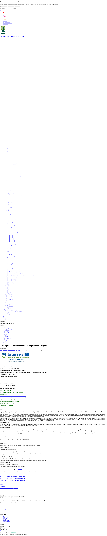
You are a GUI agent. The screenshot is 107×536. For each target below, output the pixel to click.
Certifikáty (7, 300)
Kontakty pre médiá (8, 199)
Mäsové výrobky (8, 223)
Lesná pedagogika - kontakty (12, 117)
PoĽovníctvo (5, 518)
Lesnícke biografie (10, 265)
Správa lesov (5, 144)
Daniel (8, 290)
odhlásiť (18, 502)
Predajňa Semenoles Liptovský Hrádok (14, 90)
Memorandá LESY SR (9, 55)
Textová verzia (5, 24)
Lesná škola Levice (8, 124)
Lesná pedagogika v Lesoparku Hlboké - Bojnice (15, 62)
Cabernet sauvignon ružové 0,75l (13, 219)
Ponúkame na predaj (10, 103)
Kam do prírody (5, 507)
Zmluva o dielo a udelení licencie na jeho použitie (9, 488)
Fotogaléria (9, 123)
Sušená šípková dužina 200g (12, 237)
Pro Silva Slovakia (10, 67)
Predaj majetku (7, 187)
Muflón (8, 289)
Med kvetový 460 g (10, 242)
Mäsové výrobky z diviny (11, 94)
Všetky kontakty (3, 530)
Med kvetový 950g (10, 246)
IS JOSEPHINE (10, 306)
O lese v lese (9, 270)
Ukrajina (8, 70)
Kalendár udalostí (10, 133)
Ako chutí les (9, 267)
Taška (8, 284)
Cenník (8, 173)
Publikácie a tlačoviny (9, 257)
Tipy (6, 41)
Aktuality (6, 197)
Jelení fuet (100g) (10, 226)
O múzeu (8, 99)
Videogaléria (9, 107)
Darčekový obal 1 (10, 220)
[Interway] (13, 532)
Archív (8, 307)
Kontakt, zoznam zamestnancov (12, 113)
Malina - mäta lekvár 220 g (12, 253)
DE (5, 319)
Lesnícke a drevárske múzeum (10, 98)
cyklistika (8, 56)
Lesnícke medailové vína (11, 92)
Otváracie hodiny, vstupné (11, 100)
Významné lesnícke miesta (9, 134)
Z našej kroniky (10, 108)
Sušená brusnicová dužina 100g (12, 238)
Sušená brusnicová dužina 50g (12, 239)
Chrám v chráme (10, 274)
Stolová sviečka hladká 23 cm (12, 279)
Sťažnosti (6, 80)
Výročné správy (8, 72)
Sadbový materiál (8, 183)
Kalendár (6, 40)
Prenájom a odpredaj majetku (8, 309)
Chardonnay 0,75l (10, 216)
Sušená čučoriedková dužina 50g (13, 241)
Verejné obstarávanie (6, 22)
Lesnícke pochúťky (8, 87)
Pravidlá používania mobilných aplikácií (10, 310)
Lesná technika (9, 206)
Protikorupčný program (9, 78)
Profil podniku (7, 46)
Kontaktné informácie (9, 202)
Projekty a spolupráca (8, 83)
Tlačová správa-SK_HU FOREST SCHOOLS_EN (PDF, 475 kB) (12, 480)
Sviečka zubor (9, 278)
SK (3, 317)
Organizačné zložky (8, 48)
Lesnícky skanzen (8, 119)
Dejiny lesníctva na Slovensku (12, 260)
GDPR (4, 516)
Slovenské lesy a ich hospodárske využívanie (15, 273)
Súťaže (8, 104)
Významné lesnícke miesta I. (12, 258)
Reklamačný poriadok (9, 295)
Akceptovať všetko (4, 6)
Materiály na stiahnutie (9, 154)
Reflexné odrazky (10, 282)
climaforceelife (5, 313)
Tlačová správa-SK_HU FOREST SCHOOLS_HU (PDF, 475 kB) (12, 478)
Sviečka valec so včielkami (12, 277)
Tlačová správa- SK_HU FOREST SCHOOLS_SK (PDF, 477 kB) (12, 476)
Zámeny (6, 191)
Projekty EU (9, 84)
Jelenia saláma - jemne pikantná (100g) (14, 224)
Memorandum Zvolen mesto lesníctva (13, 112)
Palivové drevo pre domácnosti (12, 162)
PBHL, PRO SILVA (8, 157)
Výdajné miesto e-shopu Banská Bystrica (14, 88)
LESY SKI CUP (10, 128)
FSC (8, 150)
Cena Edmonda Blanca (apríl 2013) (13, 54)
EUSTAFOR (9, 86)
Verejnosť (4, 82)
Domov (4, 38)
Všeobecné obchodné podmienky (11, 294)
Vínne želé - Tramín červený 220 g (13, 256)
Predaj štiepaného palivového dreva (13, 163)
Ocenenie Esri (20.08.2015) (12, 52)
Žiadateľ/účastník (10, 151)
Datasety (6, 79)
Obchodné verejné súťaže (7, 23)
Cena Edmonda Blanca (11, 174)
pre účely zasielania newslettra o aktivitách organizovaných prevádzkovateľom (23, 498)
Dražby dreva (9, 161)
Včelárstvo (7, 185)
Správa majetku (5, 186)
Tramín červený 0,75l (11, 222)
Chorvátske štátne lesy (11, 59)
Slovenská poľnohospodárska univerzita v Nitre (15, 68)
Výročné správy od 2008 (11, 111)
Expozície (9, 102)
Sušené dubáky (9, 254)
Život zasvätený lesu (10, 263)
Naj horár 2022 (9, 139)
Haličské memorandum (11, 57)
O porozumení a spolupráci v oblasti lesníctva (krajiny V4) (17, 65)
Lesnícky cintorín (10, 122)
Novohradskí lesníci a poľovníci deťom (14, 64)
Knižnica (8, 109)
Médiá (4, 196)
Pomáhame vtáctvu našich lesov (12, 130)
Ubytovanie (5, 510)
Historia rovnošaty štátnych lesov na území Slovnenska (16, 268)
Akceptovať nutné (11, 6)
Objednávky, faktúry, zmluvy (10, 308)
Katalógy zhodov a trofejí (11, 170)
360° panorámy (10, 106)
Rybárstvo (6, 180)
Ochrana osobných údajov (11, 114)
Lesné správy (7, 209)
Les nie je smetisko (10, 127)
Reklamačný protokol (8, 296)
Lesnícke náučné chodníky (9, 135)
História (6, 75)
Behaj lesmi (9, 126)
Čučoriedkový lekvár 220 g (12, 251)
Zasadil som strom (10, 131)
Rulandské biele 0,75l (11, 215)
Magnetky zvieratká (10, 281)
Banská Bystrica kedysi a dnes (12, 272)
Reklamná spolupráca (11, 85)
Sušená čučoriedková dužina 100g (13, 240)
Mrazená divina (10, 93)
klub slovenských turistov (11, 61)
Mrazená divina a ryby (9, 285)
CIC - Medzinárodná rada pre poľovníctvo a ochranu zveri (17, 176)
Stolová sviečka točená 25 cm (12, 280)
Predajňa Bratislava (10, 91)
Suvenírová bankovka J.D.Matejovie (13, 271)
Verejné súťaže (9, 178)
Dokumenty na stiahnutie (11, 153)
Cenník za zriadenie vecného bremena (14, 189)
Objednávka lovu (10, 172)
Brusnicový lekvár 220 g (11, 252)
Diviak (8, 288)
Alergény (6, 301)
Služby (4, 158)
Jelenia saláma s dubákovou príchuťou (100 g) (15, 225)
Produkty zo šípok (10, 95)
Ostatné (8, 97)
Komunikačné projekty (9, 125)
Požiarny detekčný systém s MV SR (13, 66)
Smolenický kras (10, 69)
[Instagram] (5, 19)
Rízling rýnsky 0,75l (10, 214)
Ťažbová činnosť (8, 156)
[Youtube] (3, 12)
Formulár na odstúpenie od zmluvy (11, 297)
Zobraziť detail (17, 6)
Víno (6, 213)
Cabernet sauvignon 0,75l (11, 218)
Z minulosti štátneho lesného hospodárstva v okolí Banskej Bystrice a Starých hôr (21, 275)
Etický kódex (7, 74)
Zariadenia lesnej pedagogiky (12, 118)
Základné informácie (10, 120)
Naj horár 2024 (9, 141)
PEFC (8, 149)
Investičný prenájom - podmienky (11, 190)
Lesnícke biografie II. (11, 266)
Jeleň (8, 286)
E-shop (4, 212)
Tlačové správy (7, 198)
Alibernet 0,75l (9, 217)
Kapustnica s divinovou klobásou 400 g (14, 232)
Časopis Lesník (7, 200)
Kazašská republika (10, 60)
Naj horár (6, 138)
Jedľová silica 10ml (10, 247)
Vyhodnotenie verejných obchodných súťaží (15, 195)
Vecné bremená (7, 188)
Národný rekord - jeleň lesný (12, 175)
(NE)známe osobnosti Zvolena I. (13, 115)
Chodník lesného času (11, 121)
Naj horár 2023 (9, 140)
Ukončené (9, 194)
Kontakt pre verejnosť (11, 203)
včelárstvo (9, 71)
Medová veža (9, 249)
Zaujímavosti (9, 179)
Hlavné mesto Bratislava (11, 58)
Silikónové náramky (10, 283)
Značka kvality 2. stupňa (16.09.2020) (14, 50)
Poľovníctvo (7, 166)
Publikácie (9, 96)
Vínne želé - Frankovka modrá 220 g (13, 255)
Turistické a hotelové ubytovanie (10, 184)
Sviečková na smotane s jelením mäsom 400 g (15, 233)
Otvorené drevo (7, 137)
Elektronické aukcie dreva (11, 160)
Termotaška (9, 292)
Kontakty (4, 201)
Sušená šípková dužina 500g (12, 236)
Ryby (8, 291)
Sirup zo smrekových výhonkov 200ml (14, 244)
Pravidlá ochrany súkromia (9, 77)
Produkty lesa (7, 234)
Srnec (8, 287)
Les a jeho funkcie (8, 145)
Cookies (6, 298)
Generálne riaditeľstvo (9, 47)
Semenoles (9, 205)
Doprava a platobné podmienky (10, 303)
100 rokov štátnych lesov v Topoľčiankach (14, 261)
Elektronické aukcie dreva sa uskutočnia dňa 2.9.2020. (12, 311)
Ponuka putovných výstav (11, 105)
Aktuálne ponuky (10, 167)
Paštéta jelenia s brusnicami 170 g (13, 229)
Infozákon (6, 211)
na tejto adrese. (47, 500)
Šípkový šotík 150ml (10, 245)
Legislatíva (9, 168)
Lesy (1, 350)
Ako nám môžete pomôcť (11, 110)
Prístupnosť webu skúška (9, 44)
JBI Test (8, 208)
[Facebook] (3, 14)
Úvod (8, 148)
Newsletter (7, 42)
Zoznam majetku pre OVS (9, 192)
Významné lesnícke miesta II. (12, 259)
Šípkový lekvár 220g (10, 243)
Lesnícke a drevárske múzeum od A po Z (14, 262)
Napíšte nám (5, 21)
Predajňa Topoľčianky (11, 89)
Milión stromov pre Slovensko (12, 63)
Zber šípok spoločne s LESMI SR (13, 132)
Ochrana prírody (8, 146)
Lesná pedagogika (8, 116)
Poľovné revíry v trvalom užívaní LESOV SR (15, 169)
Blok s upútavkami (8, 39)
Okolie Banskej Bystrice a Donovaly (13, 269)
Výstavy (8, 101)
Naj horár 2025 (9, 142)
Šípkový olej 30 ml (10, 250)
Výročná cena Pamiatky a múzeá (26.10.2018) (15, 51)
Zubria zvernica (7, 136)
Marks (6, 43)
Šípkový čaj (9, 248)
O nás (4, 45)
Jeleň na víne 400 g (10, 231)
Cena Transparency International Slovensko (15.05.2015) (17, 53)
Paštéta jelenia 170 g (10, 228)
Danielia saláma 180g (11, 227)
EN (5, 318)
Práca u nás (7, 76)
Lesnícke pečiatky (10, 264)
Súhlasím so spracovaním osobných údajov (9, 498)
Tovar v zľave (7, 293)
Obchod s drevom (8, 143)
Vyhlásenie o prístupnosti (9, 81)
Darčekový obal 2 (10, 221)
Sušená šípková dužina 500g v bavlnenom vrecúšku (16, 235)
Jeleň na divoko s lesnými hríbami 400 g (14, 230)
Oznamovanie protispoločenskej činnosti (12, 73)
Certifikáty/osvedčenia (11, 152)
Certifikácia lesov (8, 147)
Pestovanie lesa (7, 155)
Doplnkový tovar (8, 276)
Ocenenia (6, 49)
